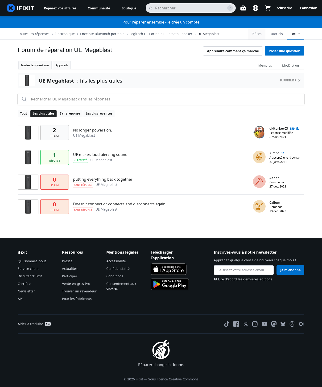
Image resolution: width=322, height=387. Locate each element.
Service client (28, 268)
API (20, 298)
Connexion (308, 8)
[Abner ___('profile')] (259, 181)
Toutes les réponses (34, 34)
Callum (274, 202)
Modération (290, 65)
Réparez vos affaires (60, 8)
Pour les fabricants (77, 298)
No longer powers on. (92, 130)
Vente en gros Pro (76, 283)
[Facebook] (236, 324)
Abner (274, 178)
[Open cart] (267, 8)
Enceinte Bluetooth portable (102, 34)
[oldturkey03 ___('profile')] (259, 132)
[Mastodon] (274, 324)
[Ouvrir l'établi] (243, 8)
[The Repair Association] (301, 324)
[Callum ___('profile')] (259, 206)
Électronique (65, 34)
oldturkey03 (278, 128)
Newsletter (26, 291)
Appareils (61, 65)
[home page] (20, 8)
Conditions (114, 276)
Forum (295, 34)
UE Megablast (208, 34)
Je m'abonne (290, 270)
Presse (67, 261)
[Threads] (292, 324)
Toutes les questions (35, 65)
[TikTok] (227, 324)
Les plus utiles (43, 113)
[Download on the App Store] (168, 269)
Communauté (99, 8)
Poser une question (284, 51)
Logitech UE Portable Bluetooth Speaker (161, 34)
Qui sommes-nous (32, 261)
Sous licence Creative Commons (173, 379)
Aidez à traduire (30, 324)
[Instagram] (255, 324)
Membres (265, 65)
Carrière (24, 283)
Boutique (128, 8)
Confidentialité (118, 268)
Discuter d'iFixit (30, 276)
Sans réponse (70, 113)
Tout (23, 113)
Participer (69, 276)
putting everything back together (102, 179)
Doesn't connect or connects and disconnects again (119, 204)
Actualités (70, 268)
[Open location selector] (255, 8)
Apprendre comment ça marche (233, 51)
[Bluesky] (283, 323)
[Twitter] (245, 324)
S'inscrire (284, 8)
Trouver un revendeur (79, 291)
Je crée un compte (183, 22)
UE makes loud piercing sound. (100, 154)
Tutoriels (276, 34)
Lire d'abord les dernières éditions (245, 279)
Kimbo (274, 153)
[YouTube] (264, 324)
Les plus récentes (99, 113)
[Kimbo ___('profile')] (259, 157)
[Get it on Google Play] (170, 284)
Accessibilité (116, 261)
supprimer (288, 80)
